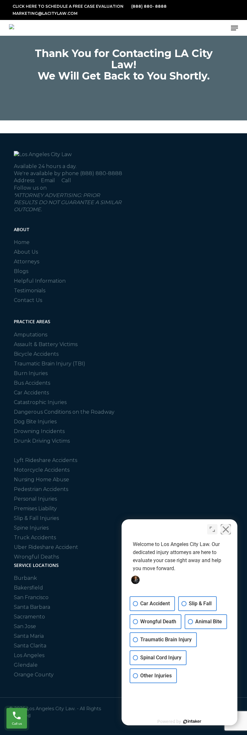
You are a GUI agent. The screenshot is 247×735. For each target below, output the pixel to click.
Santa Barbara (32, 607)
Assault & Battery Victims (46, 344)
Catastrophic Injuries (40, 402)
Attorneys (26, 262)
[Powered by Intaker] (192, 721)
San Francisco (31, 597)
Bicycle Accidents (36, 354)
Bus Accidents (32, 383)
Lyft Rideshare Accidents (45, 460)
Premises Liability (35, 508)
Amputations (30, 335)
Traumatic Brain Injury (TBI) (49, 364)
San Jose (25, 626)
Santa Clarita (30, 646)
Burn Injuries (31, 373)
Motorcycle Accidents (41, 470)
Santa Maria (29, 636)
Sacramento (29, 617)
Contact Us (28, 300)
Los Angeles (29, 655)
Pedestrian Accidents (41, 489)
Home (22, 242)
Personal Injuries (35, 499)
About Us (26, 252)
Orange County (34, 675)
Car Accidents (31, 393)
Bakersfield (28, 588)
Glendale (26, 665)
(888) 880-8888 (101, 173)
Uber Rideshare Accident (46, 547)
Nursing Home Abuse (41, 479)
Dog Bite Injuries (35, 422)
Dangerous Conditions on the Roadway (64, 412)
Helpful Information (40, 281)
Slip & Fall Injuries (36, 518)
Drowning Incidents (39, 431)
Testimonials (29, 290)
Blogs (21, 271)
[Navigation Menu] (234, 28)
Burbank (25, 578)
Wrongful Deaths (36, 557)
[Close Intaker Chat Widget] (226, 529)
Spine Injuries (31, 528)
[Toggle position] (212, 529)
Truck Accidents (35, 537)
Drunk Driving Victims (42, 441)
